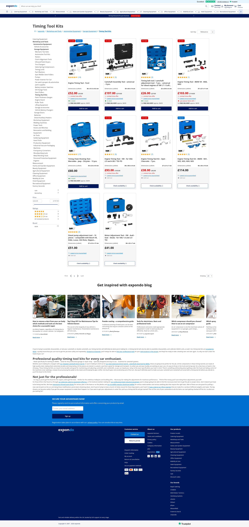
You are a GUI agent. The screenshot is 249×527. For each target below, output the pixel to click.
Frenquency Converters (42, 151)
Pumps (37, 77)
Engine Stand (40, 100)
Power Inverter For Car (43, 80)
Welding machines (40, 123)
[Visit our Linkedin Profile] (155, 457)
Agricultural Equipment (41, 171)
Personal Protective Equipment (44, 158)
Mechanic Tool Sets (42, 52)
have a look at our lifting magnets (160, 387)
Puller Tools (39, 102)
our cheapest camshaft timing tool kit (72, 364)
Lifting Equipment (41, 105)
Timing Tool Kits (41, 95)
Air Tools (36, 135)
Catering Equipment (40, 39)
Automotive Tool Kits (42, 54)
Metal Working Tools (40, 156)
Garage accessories (42, 107)
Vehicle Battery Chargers (44, 110)
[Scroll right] (194, 16)
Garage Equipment (41, 49)
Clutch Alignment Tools (43, 59)
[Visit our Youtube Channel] (148, 457)
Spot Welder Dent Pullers (44, 75)
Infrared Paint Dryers (42, 62)
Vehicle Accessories (41, 47)
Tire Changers (40, 64)
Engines (36, 161)
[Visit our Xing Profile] (159, 457)
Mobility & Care (38, 178)
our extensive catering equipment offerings (73, 382)
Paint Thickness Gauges (43, 97)
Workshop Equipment (41, 120)
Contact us (135, 434)
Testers (37, 57)
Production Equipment (41, 143)
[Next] (77, 276)
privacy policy (93, 422)
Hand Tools (37, 140)
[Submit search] (206, 6)
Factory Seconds (39, 186)
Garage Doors (39, 113)
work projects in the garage (149, 351)
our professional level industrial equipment (125, 382)
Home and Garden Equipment (44, 166)
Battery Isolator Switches (44, 87)
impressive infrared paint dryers (63, 384)
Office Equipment (39, 176)
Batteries (37, 115)
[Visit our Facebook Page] (152, 457)
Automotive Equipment (42, 44)
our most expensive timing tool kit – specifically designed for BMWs (128, 364)
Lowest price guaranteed (78, 98)
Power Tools (37, 125)
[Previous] (71, 276)
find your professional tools (125, 351)
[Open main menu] (7, 12)
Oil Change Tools (41, 90)
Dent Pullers (39, 92)
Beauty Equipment (39, 168)
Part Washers (40, 72)
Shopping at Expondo (94, 351)
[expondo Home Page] (35, 31)
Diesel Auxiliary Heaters (43, 118)
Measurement (38, 163)
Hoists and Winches (40, 128)
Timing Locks (39, 69)
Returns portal (134, 441)
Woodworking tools (40, 153)
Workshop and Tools (40, 42)
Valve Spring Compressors (44, 67)
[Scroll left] (55, 16)
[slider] (33, 204)
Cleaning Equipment (40, 173)
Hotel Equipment (39, 181)
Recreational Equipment (41, 183)
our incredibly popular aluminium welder (120, 384)
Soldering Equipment (41, 138)
